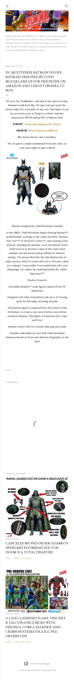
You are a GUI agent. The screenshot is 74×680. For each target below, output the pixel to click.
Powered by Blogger (40, 663)
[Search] (66, 5)
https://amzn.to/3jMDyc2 (43, 130)
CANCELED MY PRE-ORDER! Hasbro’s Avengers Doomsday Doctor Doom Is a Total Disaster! (37, 547)
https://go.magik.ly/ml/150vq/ (43, 124)
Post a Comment (22, 558)
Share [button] (8, 370)
